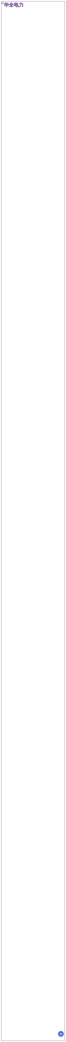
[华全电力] (33, 1039)
